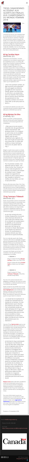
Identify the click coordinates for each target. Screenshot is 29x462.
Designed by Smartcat (22, 458)
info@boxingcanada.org (10, 419)
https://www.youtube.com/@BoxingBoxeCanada (14, 428)
